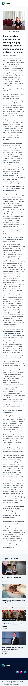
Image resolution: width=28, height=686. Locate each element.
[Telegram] (25, 672)
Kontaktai (12, 670)
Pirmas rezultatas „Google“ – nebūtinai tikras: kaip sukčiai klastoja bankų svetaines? (12, 649)
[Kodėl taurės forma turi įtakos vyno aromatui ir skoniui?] (14, 568)
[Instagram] (21, 672)
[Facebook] (17, 672)
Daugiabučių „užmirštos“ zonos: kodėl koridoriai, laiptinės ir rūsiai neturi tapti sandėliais (12, 624)
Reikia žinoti (13, 55)
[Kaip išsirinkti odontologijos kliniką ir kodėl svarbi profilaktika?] (14, 591)
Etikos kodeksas (20, 670)
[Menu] (25, 3)
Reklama (6, 670)
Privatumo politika (19, 668)
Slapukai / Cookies (8, 668)
